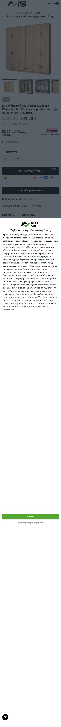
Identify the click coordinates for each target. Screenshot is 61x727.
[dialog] (30, 472)
